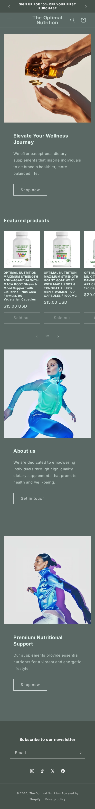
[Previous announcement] (9, 6)
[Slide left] (36, 336)
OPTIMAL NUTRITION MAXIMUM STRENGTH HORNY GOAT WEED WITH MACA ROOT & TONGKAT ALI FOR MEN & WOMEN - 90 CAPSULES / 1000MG (61, 284)
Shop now (30, 189)
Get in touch (33, 498)
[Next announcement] (86, 6)
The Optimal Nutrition (45, 793)
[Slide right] (58, 336)
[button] (9, 20)
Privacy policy (55, 799)
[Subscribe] (79, 753)
